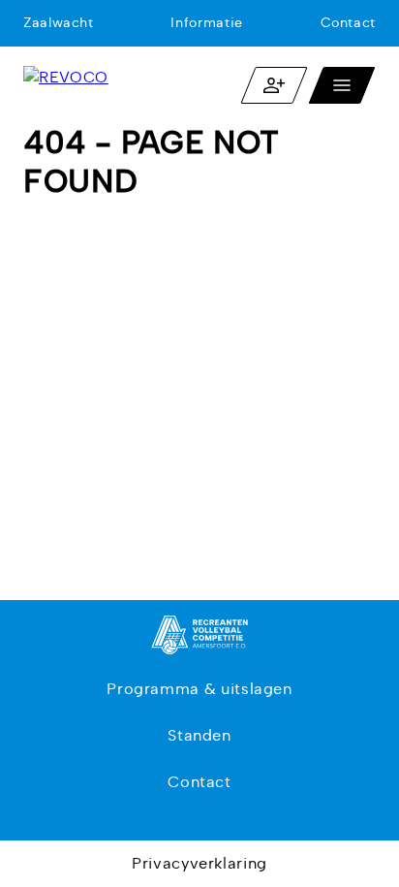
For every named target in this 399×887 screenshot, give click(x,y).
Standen (199, 736)
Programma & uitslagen (199, 689)
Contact (348, 23)
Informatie (206, 23)
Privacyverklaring (199, 863)
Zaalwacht (58, 23)
